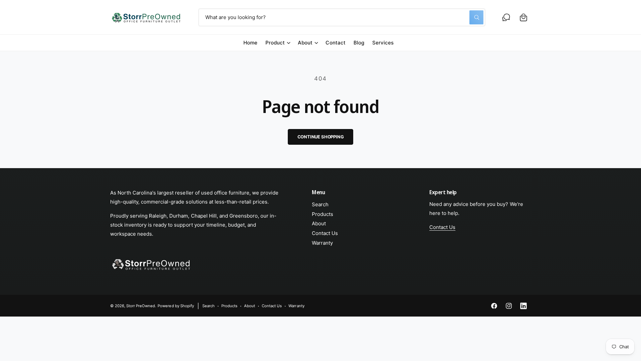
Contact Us (325, 233)
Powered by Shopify (176, 306)
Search (320, 204)
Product (275, 42)
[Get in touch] (506, 17)
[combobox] (342, 17)
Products (322, 214)
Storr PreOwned (140, 306)
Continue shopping (320, 136)
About (305, 42)
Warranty (322, 243)
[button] (523, 17)
